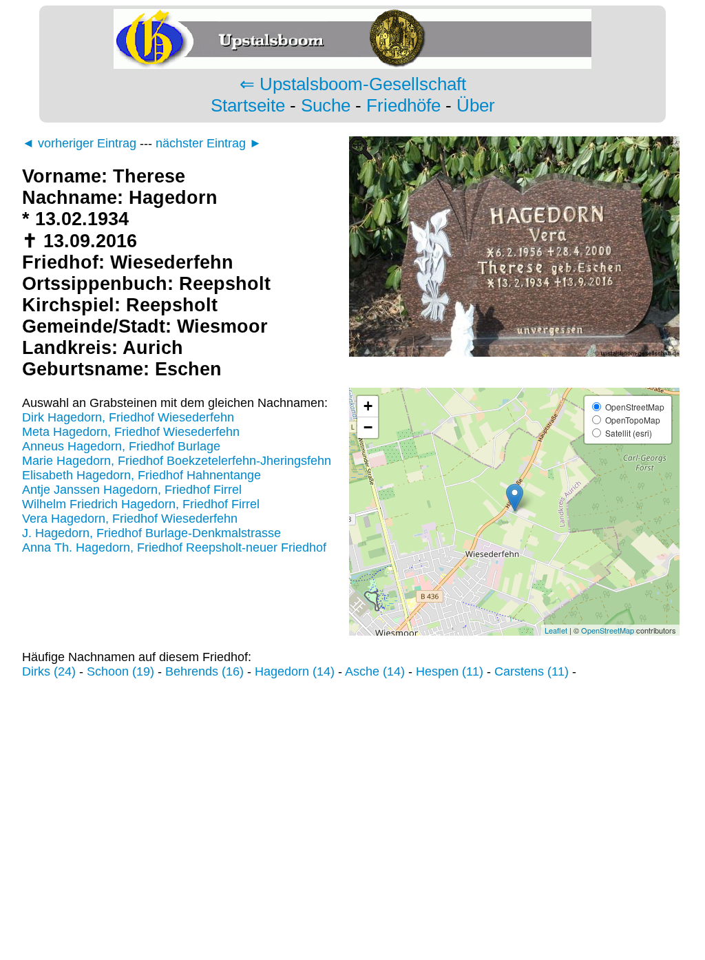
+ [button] (368, 406)
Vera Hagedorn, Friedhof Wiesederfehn (130, 518)
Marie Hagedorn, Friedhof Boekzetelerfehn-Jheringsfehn (176, 461)
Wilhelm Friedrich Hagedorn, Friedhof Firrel (141, 504)
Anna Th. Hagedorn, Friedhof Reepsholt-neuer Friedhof (174, 547)
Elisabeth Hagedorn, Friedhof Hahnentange (141, 475)
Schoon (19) (120, 671)
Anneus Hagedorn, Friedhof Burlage (121, 446)
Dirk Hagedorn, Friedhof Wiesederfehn (128, 417)
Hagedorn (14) (295, 671)
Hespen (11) (449, 671)
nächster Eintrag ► (209, 143)
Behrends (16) (204, 671)
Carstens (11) (531, 671)
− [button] (368, 427)
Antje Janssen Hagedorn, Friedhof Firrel (132, 490)
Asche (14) (375, 671)
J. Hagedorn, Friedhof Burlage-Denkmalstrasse (151, 533)
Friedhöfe (403, 105)
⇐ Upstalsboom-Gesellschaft (353, 84)
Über (475, 105)
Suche (325, 105)
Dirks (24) (49, 671)
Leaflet (556, 630)
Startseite (248, 105)
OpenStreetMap (607, 630)
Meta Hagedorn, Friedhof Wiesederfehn (131, 432)
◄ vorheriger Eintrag (79, 143)
